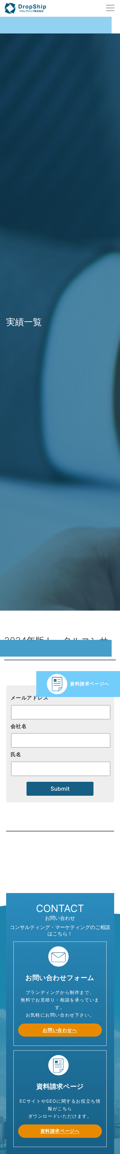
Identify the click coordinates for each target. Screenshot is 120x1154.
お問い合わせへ (60, 1030)
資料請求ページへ (89, 683)
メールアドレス (30, 698)
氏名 (16, 754)
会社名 (19, 726)
